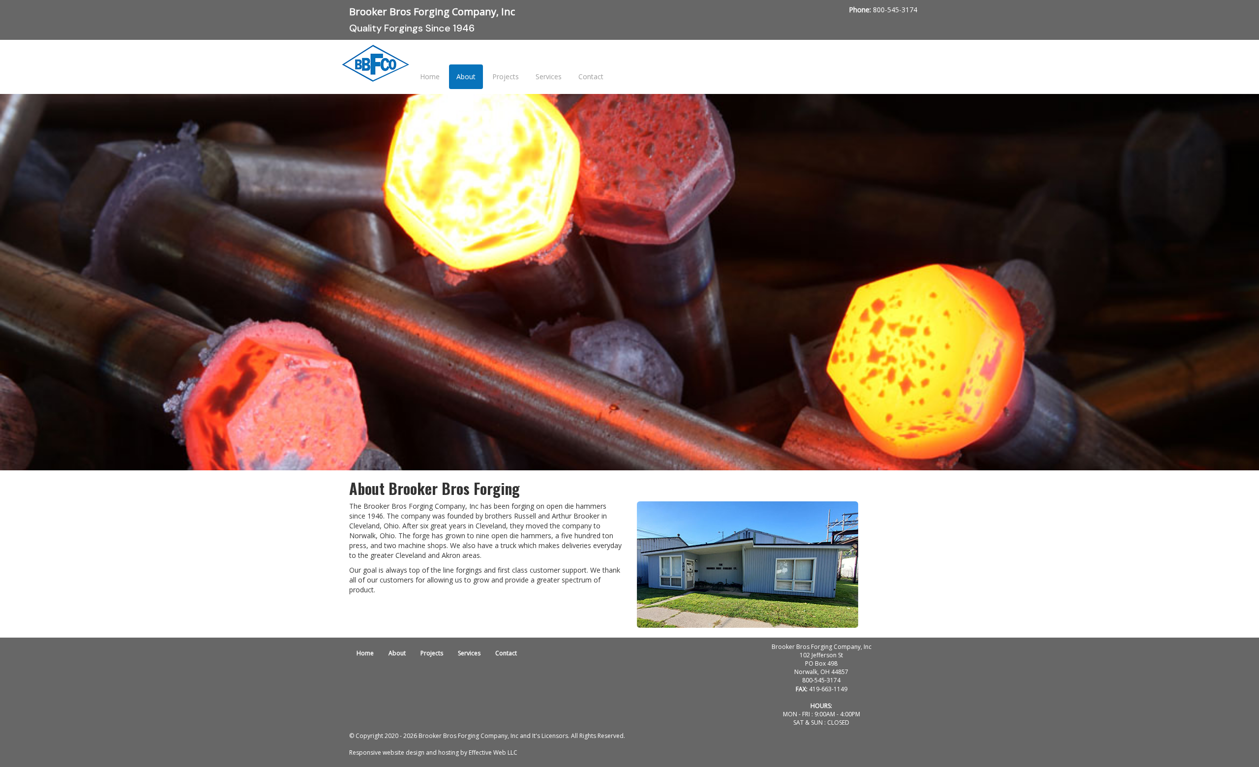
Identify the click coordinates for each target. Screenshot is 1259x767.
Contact (590, 76)
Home (430, 76)
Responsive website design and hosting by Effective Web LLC (433, 752)
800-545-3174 (895, 9)
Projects (505, 76)
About (466, 76)
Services (549, 76)
